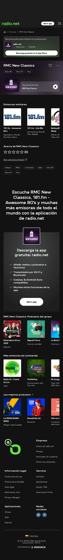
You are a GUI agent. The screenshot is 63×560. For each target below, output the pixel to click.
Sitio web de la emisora (14, 160)
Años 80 (8, 72)
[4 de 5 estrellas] (18, 152)
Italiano (8, 168)
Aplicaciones (41, 482)
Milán (18, 168)
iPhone (8, 512)
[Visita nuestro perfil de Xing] (44, 514)
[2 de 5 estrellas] (9, 152)
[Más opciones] (57, 65)
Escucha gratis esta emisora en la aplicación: (26, 39)
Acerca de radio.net (45, 446)
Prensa (39, 452)
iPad (7, 517)
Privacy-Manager (12, 498)
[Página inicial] (5, 32)
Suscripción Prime (44, 492)
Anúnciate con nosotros (46, 457)
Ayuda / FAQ (41, 487)
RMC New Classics (29, 88)
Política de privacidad (14, 482)
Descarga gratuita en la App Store (31, 53)
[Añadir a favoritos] (50, 65)
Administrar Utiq (12, 492)
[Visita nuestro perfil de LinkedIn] (38, 514)
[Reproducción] (55, 86)
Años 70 (19, 72)
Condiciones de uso (13, 477)
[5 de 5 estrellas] (22, 152)
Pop (29, 72)
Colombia (33, 536)
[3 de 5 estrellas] (14, 152)
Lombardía (29, 168)
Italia (40, 168)
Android (8, 523)
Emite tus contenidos (45, 462)
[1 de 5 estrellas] (5, 152)
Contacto (40, 477)
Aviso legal (9, 487)
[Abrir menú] (59, 23)
